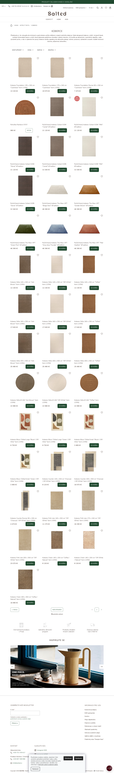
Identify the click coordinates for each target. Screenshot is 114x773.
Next (101, 667)
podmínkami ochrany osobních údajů (20, 719)
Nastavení (35, 769)
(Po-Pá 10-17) (20, 6)
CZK (3, 6)
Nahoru (15, 609)
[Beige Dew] (44, 199)
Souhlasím (78, 758)
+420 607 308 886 (19, 759)
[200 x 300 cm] (51, 474)
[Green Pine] (59, 199)
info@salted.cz (17, 763)
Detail (29, 130)
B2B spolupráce (80, 8)
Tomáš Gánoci (100, 771)
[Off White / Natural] (47, 553)
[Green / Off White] (15, 435)
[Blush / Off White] (12, 435)
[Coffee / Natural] (44, 553)
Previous (12, 667)
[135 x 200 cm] (15, 81)
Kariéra (87, 716)
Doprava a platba (90, 723)
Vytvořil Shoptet (87, 771)
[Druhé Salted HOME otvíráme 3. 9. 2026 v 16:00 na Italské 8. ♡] (109, 768)
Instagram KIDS (42, 750)
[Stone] (51, 120)
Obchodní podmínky (91, 729)
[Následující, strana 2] (97, 610)
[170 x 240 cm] (19, 81)
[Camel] (47, 120)
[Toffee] (15, 278)
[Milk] (44, 120)
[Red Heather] (51, 199)
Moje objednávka (90, 720)
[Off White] (12, 278)
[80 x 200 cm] (12, 81)
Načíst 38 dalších (57, 609)
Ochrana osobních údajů (92, 733)
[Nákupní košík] (110, 7)
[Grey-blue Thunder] (55, 199)
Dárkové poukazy (68, 8)
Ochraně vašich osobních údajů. (48, 765)
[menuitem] (49, 19)
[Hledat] (98, 7)
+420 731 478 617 (19, 753)
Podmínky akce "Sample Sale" (94, 739)
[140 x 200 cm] (47, 474)
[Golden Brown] (47, 199)
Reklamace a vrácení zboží (93, 726)
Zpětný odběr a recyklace (93, 736)
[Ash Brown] (19, 278)
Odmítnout (68, 758)
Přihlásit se (15, 723)
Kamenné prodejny (91, 710)
